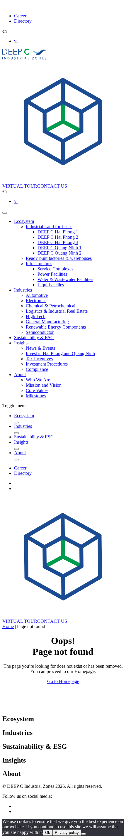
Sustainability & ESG (34, 337)
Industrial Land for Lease (49, 226)
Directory (23, 20)
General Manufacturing (47, 321)
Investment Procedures (47, 363)
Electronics (36, 300)
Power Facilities (52, 274)
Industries (23, 289)
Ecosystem (24, 221)
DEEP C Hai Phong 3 (58, 242)
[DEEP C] (24, 57)
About (20, 374)
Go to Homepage (63, 681)
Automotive (37, 295)
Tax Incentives (39, 358)
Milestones (36, 395)
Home (8, 626)
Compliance (37, 369)
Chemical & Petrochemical (50, 305)
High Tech (35, 316)
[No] (83, 834)
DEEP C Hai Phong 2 (58, 237)
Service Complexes (55, 268)
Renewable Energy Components (56, 326)
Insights (21, 342)
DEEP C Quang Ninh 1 (59, 247)
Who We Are (38, 379)
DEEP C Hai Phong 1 (58, 231)
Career (20, 15)
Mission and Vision (44, 385)
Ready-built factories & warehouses (59, 258)
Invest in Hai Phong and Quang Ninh (60, 353)
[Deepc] (53, 706)
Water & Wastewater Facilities (65, 279)
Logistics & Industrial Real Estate (57, 311)
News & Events (40, 348)
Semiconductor (40, 332)
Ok (47, 832)
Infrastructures (39, 263)
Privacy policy (67, 832)
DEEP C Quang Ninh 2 (59, 252)
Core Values (37, 390)
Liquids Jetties (51, 284)
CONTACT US (52, 186)
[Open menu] (4, 213)
